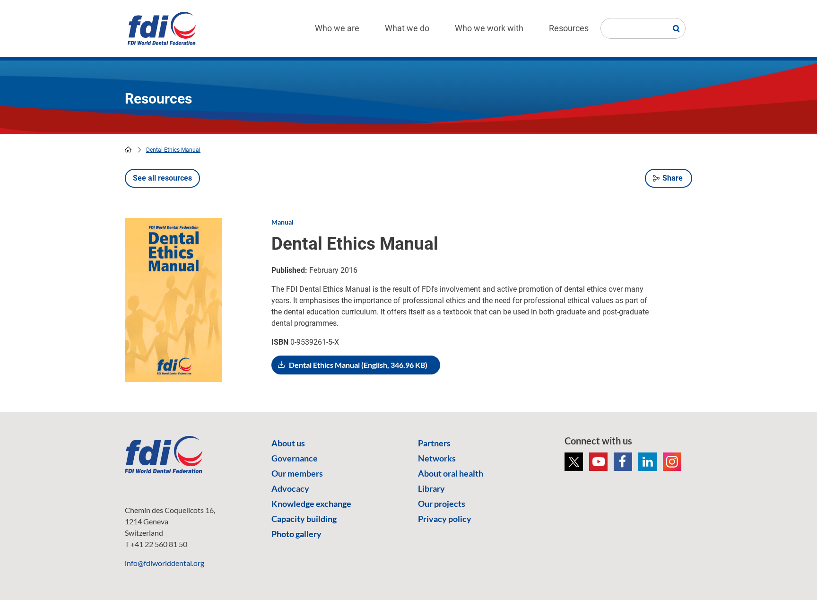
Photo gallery (296, 534)
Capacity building (304, 518)
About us (288, 443)
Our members (297, 473)
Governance (294, 458)
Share (672, 178)
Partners (434, 443)
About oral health (450, 473)
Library (431, 488)
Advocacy (290, 488)
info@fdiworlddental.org (164, 562)
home (128, 149)
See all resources (162, 178)
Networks (437, 458)
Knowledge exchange (311, 503)
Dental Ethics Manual (173, 150)
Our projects (441, 503)
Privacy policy (444, 518)
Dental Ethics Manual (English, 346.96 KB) (358, 364)
